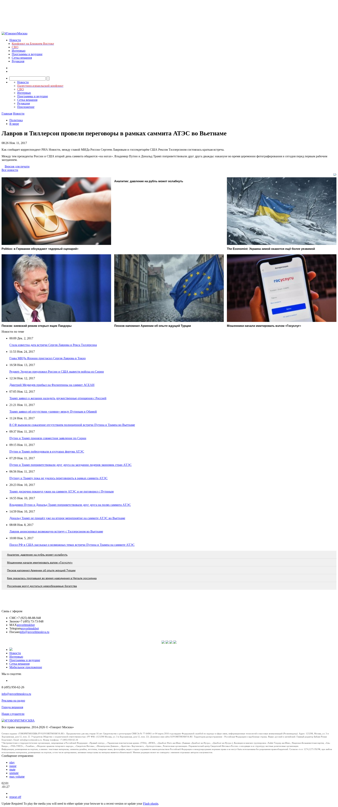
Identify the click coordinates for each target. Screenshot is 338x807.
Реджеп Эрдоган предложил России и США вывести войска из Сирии (56, 371)
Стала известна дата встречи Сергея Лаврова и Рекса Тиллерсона (53, 345)
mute (12, 769)
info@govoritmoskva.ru (34, 632)
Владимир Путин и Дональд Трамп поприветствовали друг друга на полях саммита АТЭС (70, 504)
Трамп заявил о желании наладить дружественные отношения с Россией (57, 398)
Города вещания (12, 707)
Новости (15, 40)
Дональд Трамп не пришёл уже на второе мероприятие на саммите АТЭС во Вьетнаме (67, 518)
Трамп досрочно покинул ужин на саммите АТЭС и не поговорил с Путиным (61, 491)
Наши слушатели (13, 714)
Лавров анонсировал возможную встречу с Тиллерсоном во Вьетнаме (56, 531)
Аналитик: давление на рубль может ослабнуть (37, 554)
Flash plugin (150, 803)
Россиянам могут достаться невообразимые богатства (42, 586)
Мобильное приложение (25, 667)
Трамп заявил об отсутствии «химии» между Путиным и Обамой (53, 411)
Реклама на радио (13, 700)
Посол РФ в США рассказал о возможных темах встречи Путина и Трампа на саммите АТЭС (72, 544)
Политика (16, 120)
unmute (14, 773)
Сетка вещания (22, 57)
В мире (14, 123)
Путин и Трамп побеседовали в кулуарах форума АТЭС (46, 451)
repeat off (15, 797)
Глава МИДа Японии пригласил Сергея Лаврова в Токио (47, 358)
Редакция (18, 61)
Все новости (10, 170)
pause (12, 766)
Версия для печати (17, 166)
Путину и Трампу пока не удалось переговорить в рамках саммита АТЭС (58, 478)
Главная (7, 113)
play (12, 762)
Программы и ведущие (27, 54)
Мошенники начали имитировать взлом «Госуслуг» (40, 562)
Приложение (25, 107)
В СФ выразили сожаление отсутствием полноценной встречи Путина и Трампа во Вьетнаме (72, 425)
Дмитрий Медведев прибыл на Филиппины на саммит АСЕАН (51, 385)
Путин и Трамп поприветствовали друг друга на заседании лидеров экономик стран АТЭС (70, 464)
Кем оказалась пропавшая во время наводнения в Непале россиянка (52, 578)
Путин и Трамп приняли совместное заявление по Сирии (47, 438)
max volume (17, 776)
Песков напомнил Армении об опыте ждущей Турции (41, 570)
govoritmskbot (26, 625)
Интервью (18, 50)
